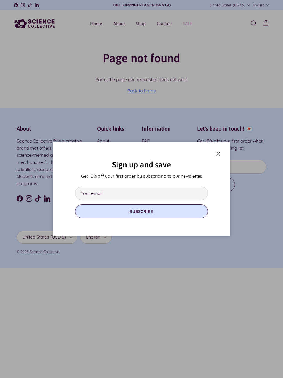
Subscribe (141, 211)
